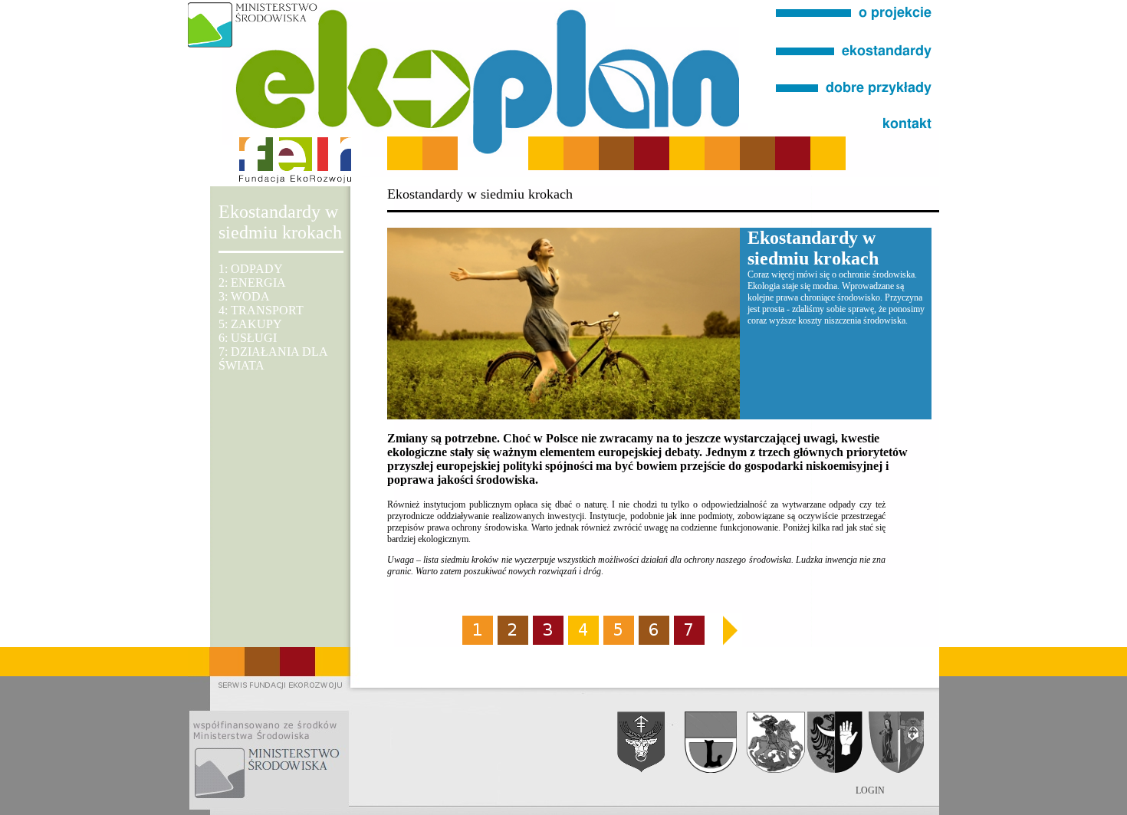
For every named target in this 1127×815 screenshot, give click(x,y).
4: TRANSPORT (261, 310)
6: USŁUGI (248, 337)
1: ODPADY (251, 268)
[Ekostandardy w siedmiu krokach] (854, 66)
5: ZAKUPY (250, 323)
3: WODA (244, 296)
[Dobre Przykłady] (854, 96)
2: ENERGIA (252, 282)
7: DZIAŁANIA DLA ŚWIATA (273, 358)
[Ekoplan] (854, 35)
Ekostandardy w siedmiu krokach (280, 222)
